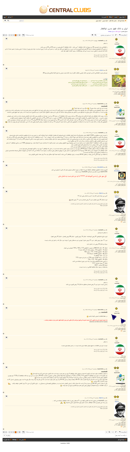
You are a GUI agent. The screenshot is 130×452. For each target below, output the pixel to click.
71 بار (116, 185)
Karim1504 (100, 309)
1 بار (117, 61)
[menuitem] (116, 17)
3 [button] (13, 35)
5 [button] (9, 35)
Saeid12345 (100, 103)
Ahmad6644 (100, 167)
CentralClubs (63, 443)
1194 (122, 87)
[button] (23, 35)
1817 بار (116, 92)
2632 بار (115, 94)
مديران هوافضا (111, 31)
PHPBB (68, 443)
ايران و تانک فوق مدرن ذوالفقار (114, 28)
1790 (122, 119)
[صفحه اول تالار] (65, 9)
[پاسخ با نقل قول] (6, 39)
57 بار (116, 62)
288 (122, 57)
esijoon (101, 70)
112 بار (115, 220)
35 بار (116, 328)
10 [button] (6, 35)
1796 (122, 324)
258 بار (115, 124)
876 (122, 180)
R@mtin (101, 193)
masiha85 (100, 40)
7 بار (117, 184)
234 (122, 214)
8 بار (117, 123)
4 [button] (11, 35)
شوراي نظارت (118, 31)
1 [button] (17, 35)
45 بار (116, 219)
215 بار (115, 329)
